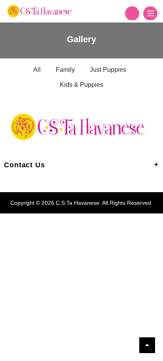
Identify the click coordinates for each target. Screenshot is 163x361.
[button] (132, 13)
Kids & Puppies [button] (81, 84)
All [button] (37, 69)
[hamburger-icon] (150, 13)
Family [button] (65, 69)
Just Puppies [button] (108, 69)
